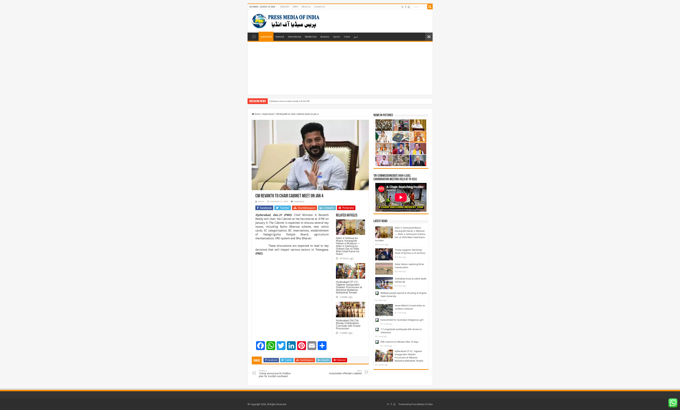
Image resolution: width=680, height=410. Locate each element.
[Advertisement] (340, 68)
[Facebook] (405, 7)
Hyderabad (266, 36)
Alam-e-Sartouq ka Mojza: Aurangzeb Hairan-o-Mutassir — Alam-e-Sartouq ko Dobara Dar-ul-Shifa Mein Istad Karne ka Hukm (348, 245)
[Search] (430, 6)
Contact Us (319, 6)
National (280, 36)
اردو (356, 36)
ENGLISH (284, 6)
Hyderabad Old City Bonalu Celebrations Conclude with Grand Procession (348, 324)
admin (261, 201)
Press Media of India (422, 404)
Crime (347, 36)
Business (325, 36)
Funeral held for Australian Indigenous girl (402, 320)
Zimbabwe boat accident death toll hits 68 (289, 101)
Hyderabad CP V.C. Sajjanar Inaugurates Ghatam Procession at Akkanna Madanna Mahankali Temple (349, 287)
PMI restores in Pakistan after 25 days (400, 341)
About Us (306, 6)
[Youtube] (408, 7)
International (294, 36)
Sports (336, 36)
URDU (295, 6)
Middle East (311, 36)
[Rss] (402, 7)
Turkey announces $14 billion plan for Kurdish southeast (275, 374)
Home (254, 36)
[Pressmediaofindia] (285, 20)
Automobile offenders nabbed (345, 372)
